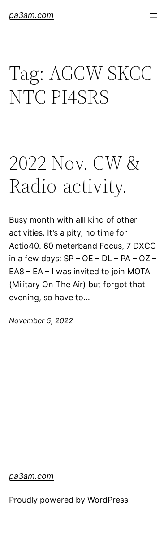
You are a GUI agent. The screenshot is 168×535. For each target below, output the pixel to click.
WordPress (107, 499)
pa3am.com (31, 15)
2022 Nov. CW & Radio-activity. (77, 174)
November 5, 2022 (41, 320)
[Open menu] (153, 15)
